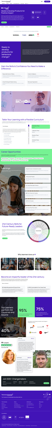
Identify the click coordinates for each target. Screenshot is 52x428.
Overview (2, 26)
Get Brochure (4, 22)
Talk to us (47, 1)
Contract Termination (34, 425)
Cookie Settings (27, 425)
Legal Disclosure (4, 425)
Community (22, 3)
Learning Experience (16, 3)
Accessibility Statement (21, 425)
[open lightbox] (26, 101)
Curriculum (6, 26)
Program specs (17, 26)
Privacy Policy (15, 425)
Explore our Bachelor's (5, 283)
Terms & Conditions (10, 425)
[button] (4, 3)
